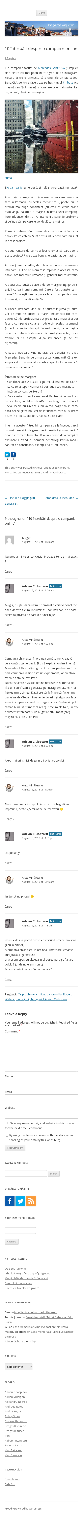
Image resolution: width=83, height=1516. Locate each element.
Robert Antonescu (16, 1440)
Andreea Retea (14, 1406)
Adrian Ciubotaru (55, 472)
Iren (7, 1435)
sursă (8, 178)
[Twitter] (20, 1201)
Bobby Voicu (12, 1416)
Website (10, 1108)
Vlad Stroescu (13, 1455)
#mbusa (68, 82)
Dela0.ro (10, 1484)
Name (9, 1076)
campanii (63, 467)
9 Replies (10, 58)
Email (8, 1092)
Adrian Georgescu (16, 1392)
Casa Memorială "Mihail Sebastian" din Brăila (40, 1327)
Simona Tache (13, 1445)
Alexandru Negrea (16, 1402)
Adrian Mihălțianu (15, 1397)
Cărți (33, 1341)
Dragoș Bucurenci (15, 1426)
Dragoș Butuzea (14, 1431)
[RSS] (31, 1201)
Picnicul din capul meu (18, 1283)
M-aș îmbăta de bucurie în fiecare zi (26, 1278)
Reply (8, 571)
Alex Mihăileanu (32, 640)
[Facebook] (10, 1201)
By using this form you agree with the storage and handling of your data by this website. (41, 1137)
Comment (12, 1031)
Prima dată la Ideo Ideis (61, 498)
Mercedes (11, 472)
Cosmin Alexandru (16, 1421)
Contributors (12, 1479)
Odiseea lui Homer (16, 1268)
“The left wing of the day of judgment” (28, 1273)
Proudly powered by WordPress (23, 1508)
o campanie (15, 187)
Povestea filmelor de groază (22, 1288)
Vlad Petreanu (13, 1450)
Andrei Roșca (13, 1411)
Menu (41, 12)
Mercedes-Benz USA (51, 68)
